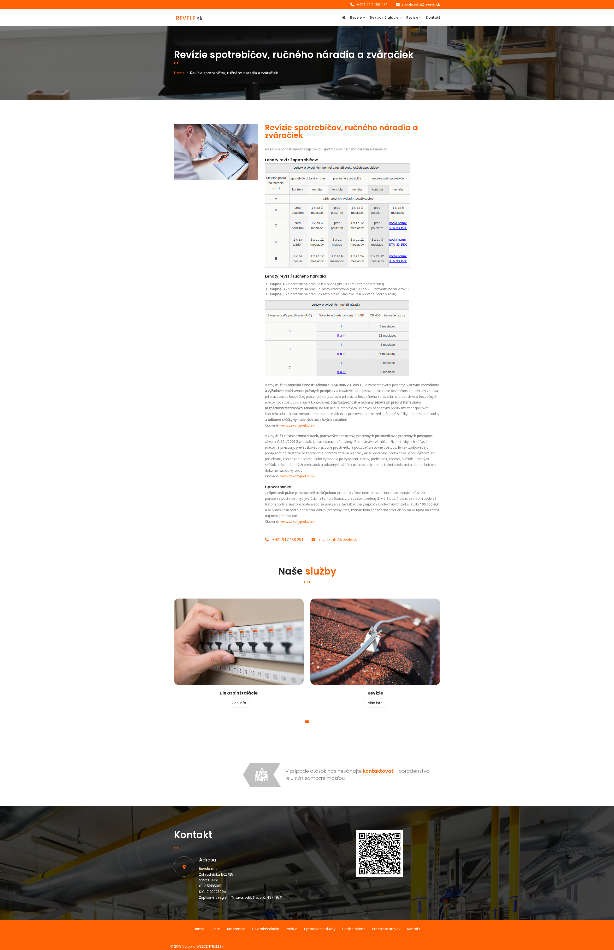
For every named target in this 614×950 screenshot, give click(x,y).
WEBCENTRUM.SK (210, 946)
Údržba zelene (354, 928)
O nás (215, 928)
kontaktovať (378, 771)
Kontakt (433, 17)
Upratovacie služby (320, 928)
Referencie (236, 928)
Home (179, 73)
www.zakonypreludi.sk (297, 425)
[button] (307, 721)
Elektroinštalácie (384, 17)
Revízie (412, 17)
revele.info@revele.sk (421, 4)
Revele (356, 17)
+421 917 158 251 (372, 4)
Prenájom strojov (386, 928)
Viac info (238, 703)
